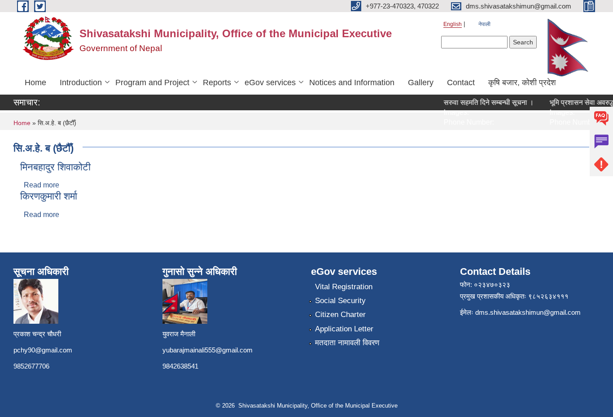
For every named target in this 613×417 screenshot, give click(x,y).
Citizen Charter (340, 314)
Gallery (420, 82)
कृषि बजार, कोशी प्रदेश (522, 82)
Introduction (81, 82)
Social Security (340, 300)
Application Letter (344, 329)
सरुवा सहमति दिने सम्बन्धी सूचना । (485, 102)
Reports (217, 82)
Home (35, 82)
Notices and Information (351, 82)
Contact (461, 82)
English (452, 24)
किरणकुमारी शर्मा (48, 196)
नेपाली (484, 24)
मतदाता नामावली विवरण (347, 343)
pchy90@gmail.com (42, 350)
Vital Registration (343, 286)
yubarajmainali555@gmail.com (207, 350)
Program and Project (152, 82)
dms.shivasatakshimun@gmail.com (528, 312)
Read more (41, 185)
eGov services (270, 82)
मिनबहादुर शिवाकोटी (55, 167)
